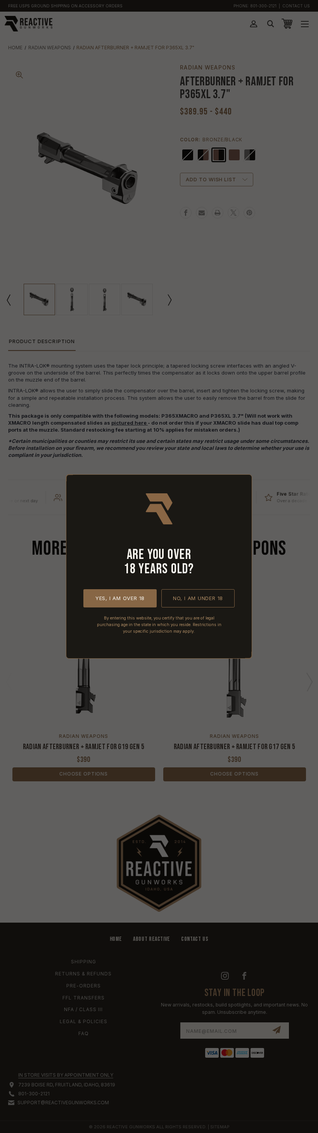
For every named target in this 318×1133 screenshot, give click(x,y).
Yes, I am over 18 (120, 598)
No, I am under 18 (198, 598)
